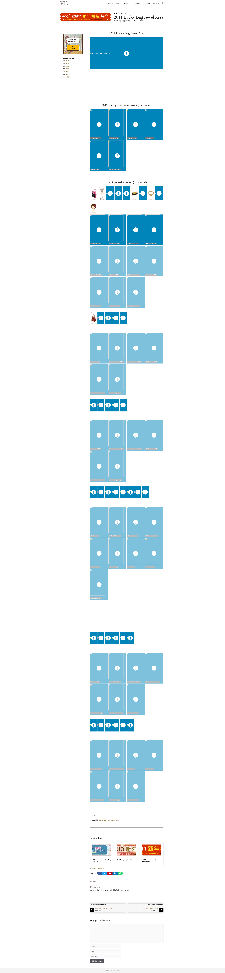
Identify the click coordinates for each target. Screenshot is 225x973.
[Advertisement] (126, 82)
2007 (67, 61)
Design (118, 3)
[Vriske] (64, 3)
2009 (67, 66)
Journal (110, 3)
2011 (67, 72)
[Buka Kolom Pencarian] (162, 3)
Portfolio (156, 3)
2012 (67, 74)
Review (126, 3)
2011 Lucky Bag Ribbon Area (148, 909)
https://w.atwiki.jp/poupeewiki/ (109, 820)
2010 (67, 69)
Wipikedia (137, 3)
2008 (67, 63)
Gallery (148, 3)
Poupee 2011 (100, 868)
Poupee (94, 868)
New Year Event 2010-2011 (104, 909)
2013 (67, 77)
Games (116, 13)
